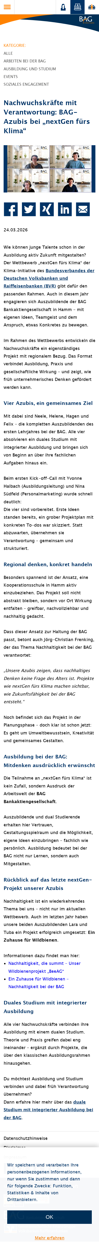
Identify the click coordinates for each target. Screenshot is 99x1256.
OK (49, 1217)
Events (11, 76)
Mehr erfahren (49, 1237)
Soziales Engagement (26, 84)
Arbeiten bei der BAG (25, 61)
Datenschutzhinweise (26, 1138)
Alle (8, 53)
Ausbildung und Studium (30, 69)
